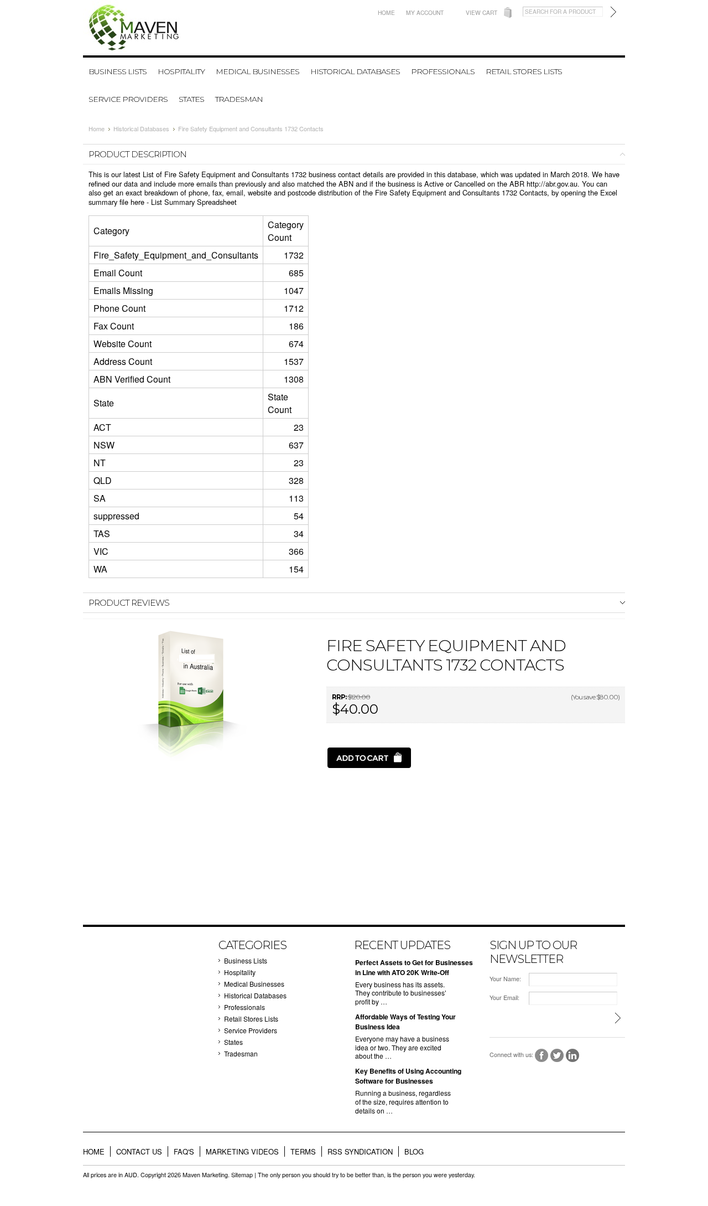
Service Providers (128, 99)
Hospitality (181, 71)
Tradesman (239, 99)
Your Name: (505, 979)
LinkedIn (573, 1056)
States (191, 99)
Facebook (542, 1056)
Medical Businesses (257, 71)
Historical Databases (355, 71)
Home (386, 12)
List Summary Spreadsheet (194, 202)
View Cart (481, 12)
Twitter (557, 1056)
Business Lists (117, 71)
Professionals (443, 71)
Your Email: (504, 997)
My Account (425, 12)
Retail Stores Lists (524, 71)
